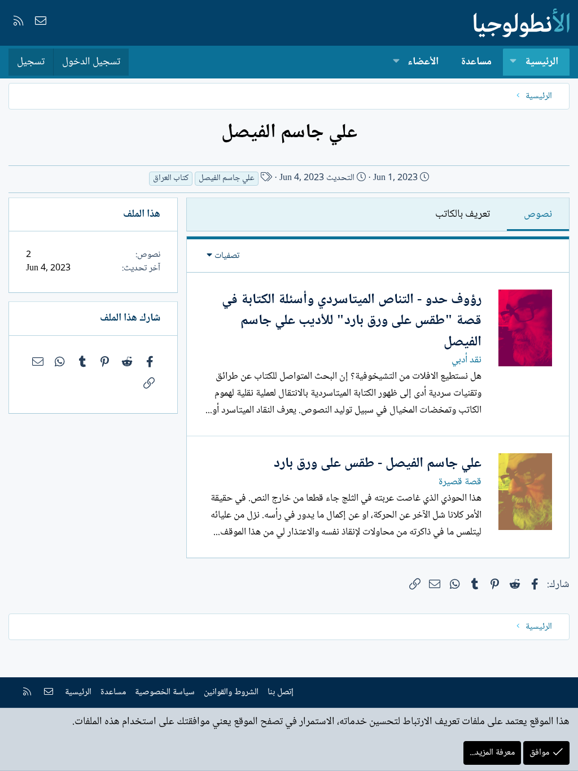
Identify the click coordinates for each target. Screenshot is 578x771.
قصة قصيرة (460, 482)
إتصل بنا (281, 692)
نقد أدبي (466, 360)
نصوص (538, 214)
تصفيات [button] (226, 256)
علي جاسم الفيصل (227, 179)
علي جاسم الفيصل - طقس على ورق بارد (377, 464)
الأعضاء (423, 62)
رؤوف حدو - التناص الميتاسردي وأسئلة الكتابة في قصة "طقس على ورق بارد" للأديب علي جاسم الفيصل (351, 321)
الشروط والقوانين (231, 692)
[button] (513, 62)
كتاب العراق (171, 179)
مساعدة (476, 62)
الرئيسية (541, 62)
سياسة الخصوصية (165, 692)
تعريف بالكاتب (462, 214)
